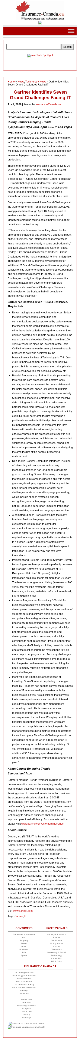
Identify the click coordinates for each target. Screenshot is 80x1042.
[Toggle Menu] (71, 31)
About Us (26, 1002)
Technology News (35, 81)
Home (11, 81)
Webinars (24, 993)
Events (56, 937)
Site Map (26, 1017)
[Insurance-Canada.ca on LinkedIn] (26, 1027)
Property (24, 940)
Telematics (56, 949)
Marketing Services (26, 1005)
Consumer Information (24, 934)
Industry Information (56, 934)
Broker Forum (24, 978)
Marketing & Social (56, 952)
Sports (24, 955)
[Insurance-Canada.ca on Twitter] (26, 1023)
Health (24, 946)
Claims (56, 946)
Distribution (56, 940)
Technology (56, 955)
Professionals (56, 928)
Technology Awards (24, 972)
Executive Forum (24, 981)
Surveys (24, 990)
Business (23, 949)
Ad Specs (26, 1008)
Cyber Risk (56, 958)
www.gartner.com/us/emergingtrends (42, 823)
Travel (24, 943)
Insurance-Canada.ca (48, 104)
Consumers (24, 928)
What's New (26, 999)
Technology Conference (24, 975)
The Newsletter (24, 987)
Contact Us (26, 1011)
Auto (24, 937)
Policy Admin (56, 943)
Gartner (19, 916)
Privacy (26, 1014)
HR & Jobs (56, 961)
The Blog (24, 984)
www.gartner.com (23, 910)
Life (24, 952)
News (20, 81)
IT (25, 916)
